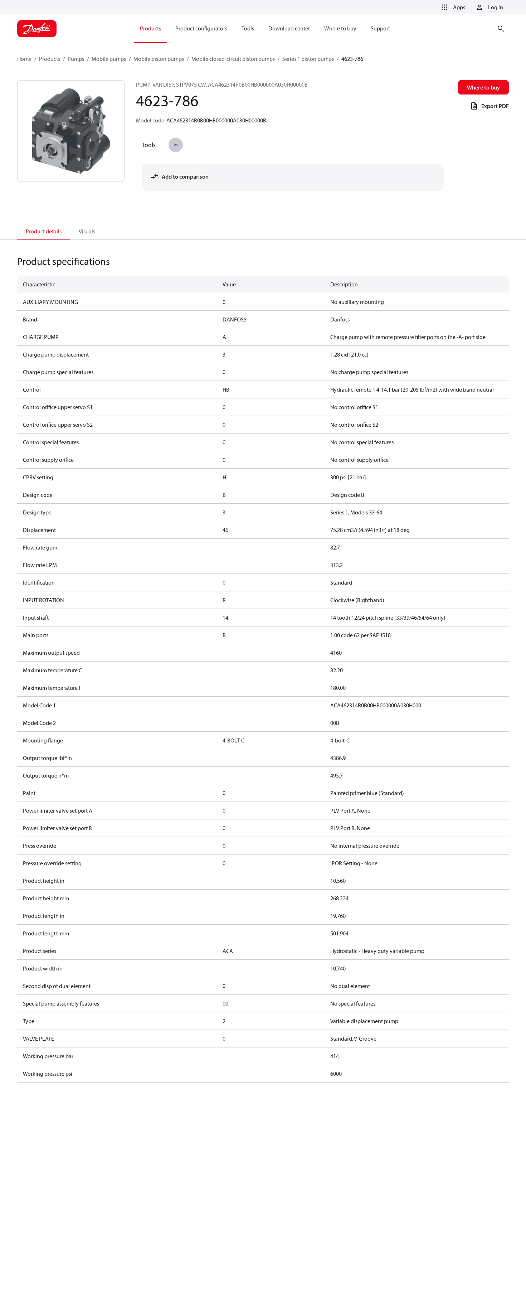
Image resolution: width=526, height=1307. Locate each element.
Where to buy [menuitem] (340, 28)
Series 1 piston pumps (308, 58)
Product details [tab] (44, 231)
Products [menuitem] (150, 28)
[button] (452, 7)
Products (49, 58)
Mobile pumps (109, 58)
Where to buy (483, 87)
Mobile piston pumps (158, 58)
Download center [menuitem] (289, 28)
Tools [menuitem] (248, 28)
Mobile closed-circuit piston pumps (233, 58)
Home (24, 58)
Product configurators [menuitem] (201, 28)
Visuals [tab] (87, 231)
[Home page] (37, 28)
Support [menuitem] (380, 28)
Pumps (76, 58)
